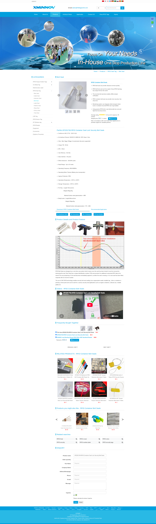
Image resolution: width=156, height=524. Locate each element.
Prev (59, 95)
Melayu (119, 508)
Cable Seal (37, 96)
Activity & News (67, 14)
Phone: (69, 475)
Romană (53, 508)
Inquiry (116, 14)
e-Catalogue (87, 214)
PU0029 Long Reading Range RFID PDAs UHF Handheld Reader (74, 337)
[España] (120, 1)
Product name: (67, 455)
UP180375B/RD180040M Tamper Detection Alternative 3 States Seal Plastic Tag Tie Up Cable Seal (99, 400)
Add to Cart (113, 118)
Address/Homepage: (65, 471)
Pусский (86, 509)
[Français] (110, 1)
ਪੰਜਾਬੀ (95, 508)
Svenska (81, 508)
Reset (80, 502)
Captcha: (68, 492)
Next (86, 95)
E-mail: (69, 479)
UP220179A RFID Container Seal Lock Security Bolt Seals (72, 335)
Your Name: (68, 463)
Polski (76, 508)
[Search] (122, 7)
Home (36, 14)
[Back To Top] (152, 27)
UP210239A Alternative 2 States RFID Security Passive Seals (116, 376)
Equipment (36, 128)
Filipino (44, 509)
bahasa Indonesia (52, 509)
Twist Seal (36, 113)
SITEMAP (78, 513)
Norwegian (60, 508)
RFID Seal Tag (112, 71)
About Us (45, 14)
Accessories (36, 131)
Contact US (91, 14)
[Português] (123, 1)
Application (80, 14)
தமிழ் (100, 508)
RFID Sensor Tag (37, 119)
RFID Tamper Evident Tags (40, 81)
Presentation (75, 214)
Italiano (107, 509)
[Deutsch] (113, 1)
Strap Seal (36, 108)
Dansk (70, 508)
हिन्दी (59, 509)
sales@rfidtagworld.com (80, 8)
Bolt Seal (121, 71)
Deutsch (119, 509)
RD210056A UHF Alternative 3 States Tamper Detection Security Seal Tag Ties (82, 400)
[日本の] (108, 1)
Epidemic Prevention (38, 134)
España (91, 509)
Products (55, 14)
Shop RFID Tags (104, 14)
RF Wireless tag (37, 122)
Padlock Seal (37, 105)
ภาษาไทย (47, 508)
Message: (68, 483)
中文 (63, 509)
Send (75, 502)
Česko (65, 508)
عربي (96, 509)
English (101, 509)
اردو (104, 508)
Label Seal (36, 103)
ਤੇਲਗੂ (91, 508)
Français (113, 509)
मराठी (87, 508)
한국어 (73, 509)
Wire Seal (36, 93)
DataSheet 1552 (62, 214)
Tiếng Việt (113, 508)
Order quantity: (67, 459)
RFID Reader (36, 125)
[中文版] (103, 1)
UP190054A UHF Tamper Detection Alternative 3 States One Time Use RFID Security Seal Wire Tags (116, 400)
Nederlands (38, 509)
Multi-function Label (38, 87)
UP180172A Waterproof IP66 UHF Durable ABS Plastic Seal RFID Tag (82, 376)
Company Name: (66, 467)
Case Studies (99, 214)
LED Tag (35, 116)
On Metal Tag (36, 84)
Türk (108, 508)
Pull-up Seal (37, 110)
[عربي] (115, 1)
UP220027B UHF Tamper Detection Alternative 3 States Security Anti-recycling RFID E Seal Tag (99, 376)
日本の (68, 509)
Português (79, 509)
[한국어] (105, 1)
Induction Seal (37, 98)
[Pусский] (118, 1)
